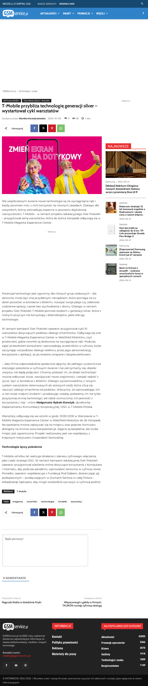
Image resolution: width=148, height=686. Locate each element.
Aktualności (11, 100)
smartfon (32, 501)
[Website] (25, 665)
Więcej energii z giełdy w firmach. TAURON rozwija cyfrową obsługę (82, 604)
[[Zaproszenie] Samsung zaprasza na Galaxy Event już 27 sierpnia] (111, 250)
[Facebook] (143, 13)
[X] (43, 128)
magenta (18, 501)
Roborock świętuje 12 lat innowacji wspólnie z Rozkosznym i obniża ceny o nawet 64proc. (132, 210)
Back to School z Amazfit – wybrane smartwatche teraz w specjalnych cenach (131, 272)
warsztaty (76, 501)
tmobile (62, 501)
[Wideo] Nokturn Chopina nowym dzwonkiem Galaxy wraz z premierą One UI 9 (123, 189)
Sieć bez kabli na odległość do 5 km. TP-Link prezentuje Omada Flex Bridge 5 (132, 232)
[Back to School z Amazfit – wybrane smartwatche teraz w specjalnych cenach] (111, 269)
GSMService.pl (9, 91)
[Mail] (16, 665)
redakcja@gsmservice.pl (16, 655)
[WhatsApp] (61, 128)
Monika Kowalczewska (32, 118)
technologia (47, 501)
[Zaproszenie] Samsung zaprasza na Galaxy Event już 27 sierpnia (132, 252)
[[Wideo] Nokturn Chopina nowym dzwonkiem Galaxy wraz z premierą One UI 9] (126, 164)
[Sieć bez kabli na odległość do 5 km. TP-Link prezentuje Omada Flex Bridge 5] (111, 229)
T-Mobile (21, 491)
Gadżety (123, 203)
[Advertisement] (74, 55)
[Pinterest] (52, 128)
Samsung (110, 182)
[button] (142, 4)
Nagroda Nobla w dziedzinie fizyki (21, 602)
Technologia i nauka (28, 91)
